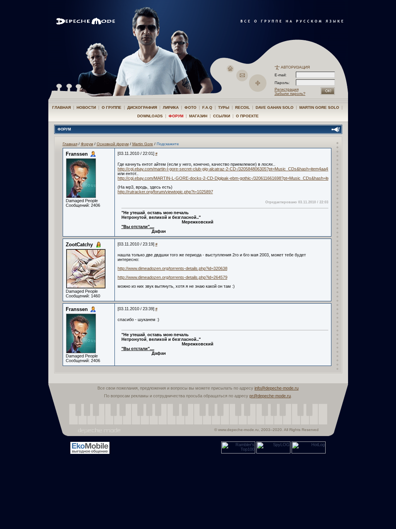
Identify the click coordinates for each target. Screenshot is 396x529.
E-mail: (281, 75)
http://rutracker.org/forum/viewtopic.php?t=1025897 (165, 191)
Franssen (77, 154)
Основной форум (113, 144)
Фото (190, 107)
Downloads (150, 116)
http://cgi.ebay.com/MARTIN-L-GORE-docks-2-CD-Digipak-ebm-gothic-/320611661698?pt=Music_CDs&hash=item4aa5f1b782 (236, 178)
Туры (223, 107)
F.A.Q (207, 107)
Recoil (242, 107)
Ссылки (221, 116)
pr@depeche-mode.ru (270, 395)
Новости (86, 107)
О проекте (247, 116)
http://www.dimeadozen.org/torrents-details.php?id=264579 (172, 277)
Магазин (198, 116)
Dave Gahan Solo (275, 107)
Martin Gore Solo (319, 107)
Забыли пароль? (290, 93)
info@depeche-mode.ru (276, 388)
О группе (111, 107)
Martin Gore (142, 144)
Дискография (142, 107)
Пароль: (284, 83)
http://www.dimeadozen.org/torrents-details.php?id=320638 (172, 268)
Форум (176, 116)
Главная (61, 107)
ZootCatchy (79, 244)
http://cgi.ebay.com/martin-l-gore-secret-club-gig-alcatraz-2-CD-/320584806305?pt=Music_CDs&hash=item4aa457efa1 (229, 169)
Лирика (171, 107)
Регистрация (287, 89)
